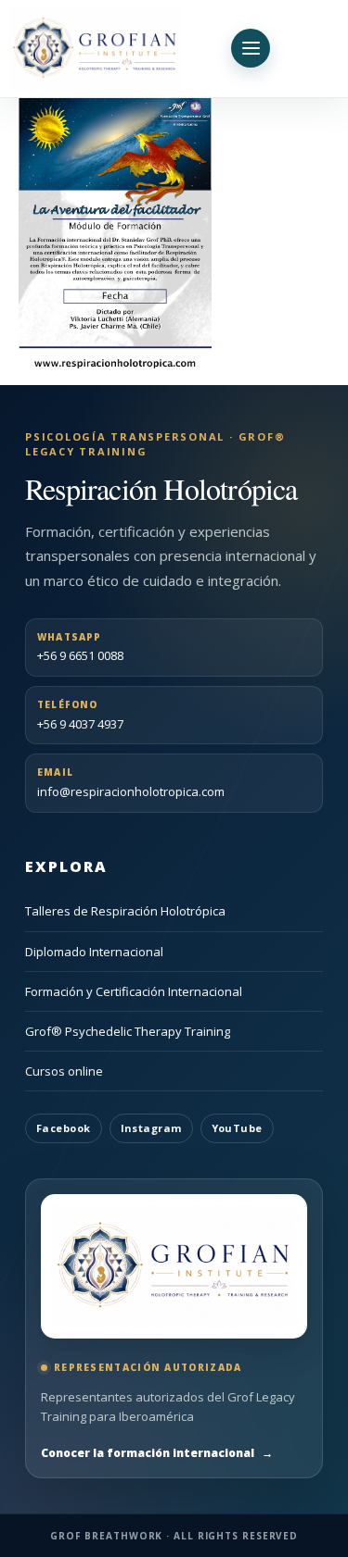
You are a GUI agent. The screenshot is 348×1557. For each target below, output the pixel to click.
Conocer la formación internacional (157, 1453)
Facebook (63, 1128)
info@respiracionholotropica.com (131, 783)
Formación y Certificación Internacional (133, 991)
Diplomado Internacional (94, 951)
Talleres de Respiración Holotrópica (125, 911)
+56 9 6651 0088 (80, 647)
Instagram (151, 1128)
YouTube (237, 1128)
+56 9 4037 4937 (80, 715)
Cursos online (64, 1071)
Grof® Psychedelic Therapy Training (127, 1031)
